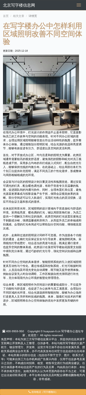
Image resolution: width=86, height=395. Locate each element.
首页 (6, 16)
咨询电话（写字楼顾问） (44, 392)
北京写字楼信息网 (19, 5)
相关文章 (18, 16)
